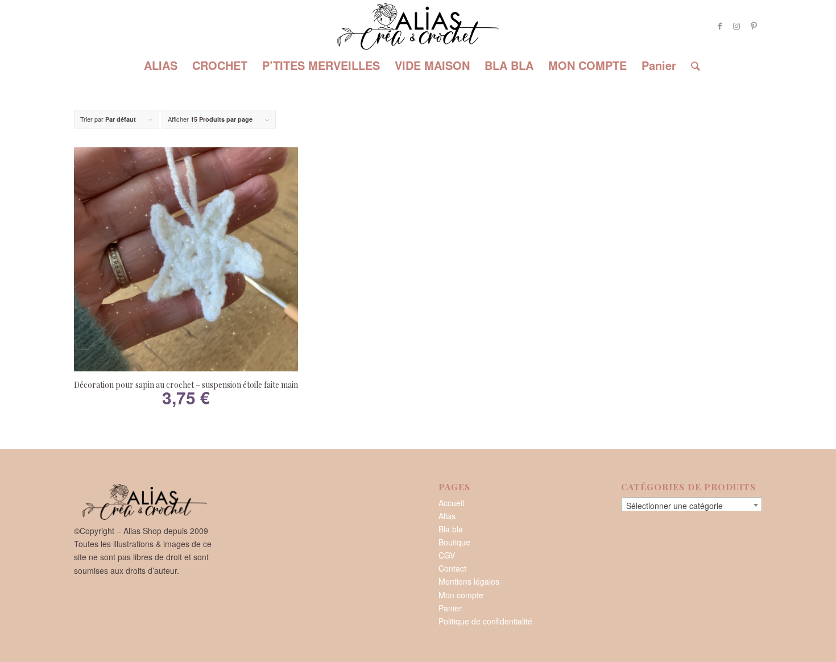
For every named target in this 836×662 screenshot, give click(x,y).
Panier (450, 608)
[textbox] (691, 506)
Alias (447, 516)
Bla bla (450, 529)
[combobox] (691, 505)
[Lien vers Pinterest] (753, 25)
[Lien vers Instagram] (736, 25)
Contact (452, 568)
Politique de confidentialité (485, 621)
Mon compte (460, 595)
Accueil (451, 502)
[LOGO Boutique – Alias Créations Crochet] (417, 25)
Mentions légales (468, 581)
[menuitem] (160, 65)
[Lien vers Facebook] (719, 25)
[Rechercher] (692, 65)
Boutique (454, 542)
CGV (446, 555)
